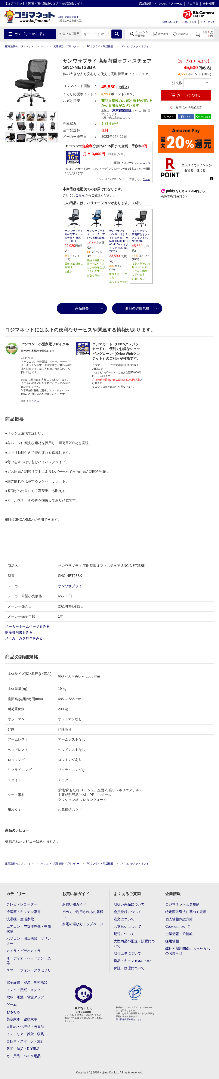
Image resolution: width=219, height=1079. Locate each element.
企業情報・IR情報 (179, 934)
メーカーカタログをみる (24, 638)
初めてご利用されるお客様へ (82, 914)
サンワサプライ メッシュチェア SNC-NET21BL (96, 234)
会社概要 (209, 3)
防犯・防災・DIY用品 (23, 1049)
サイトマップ (208, 22)
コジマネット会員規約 (182, 904)
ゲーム (11, 1004)
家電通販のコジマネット (19, 46)
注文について (124, 919)
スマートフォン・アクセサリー (28, 972)
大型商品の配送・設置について (134, 943)
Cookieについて (177, 926)
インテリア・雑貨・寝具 (25, 1034)
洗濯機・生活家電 (20, 919)
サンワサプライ (70, 586)
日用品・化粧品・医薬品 (25, 1026)
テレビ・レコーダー (21, 904)
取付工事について (127, 953)
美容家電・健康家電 (21, 1019)
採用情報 (172, 941)
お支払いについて (127, 926)
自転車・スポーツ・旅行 (25, 1041)
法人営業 (192, 3)
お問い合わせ (189, 22)
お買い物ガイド (169, 22)
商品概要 (82, 308)
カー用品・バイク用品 (23, 1056)
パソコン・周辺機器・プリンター (60, 46)
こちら (146, 162)
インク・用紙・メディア (25, 990)
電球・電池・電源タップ (25, 997)
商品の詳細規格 (137, 308)
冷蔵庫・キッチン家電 (23, 912)
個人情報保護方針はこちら (129, 1019)
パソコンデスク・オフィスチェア (139, 46)
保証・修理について (129, 968)
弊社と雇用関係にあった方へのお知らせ (187, 951)
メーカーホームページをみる (27, 626)
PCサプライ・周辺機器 (99, 46)
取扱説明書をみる (19, 632)
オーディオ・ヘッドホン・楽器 (28, 960)
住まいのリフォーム (168, 3)
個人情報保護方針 (179, 919)
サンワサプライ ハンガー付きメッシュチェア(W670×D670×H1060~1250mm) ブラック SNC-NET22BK (118, 241)
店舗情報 (145, 3)
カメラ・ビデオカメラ (23, 951)
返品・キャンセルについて (134, 961)
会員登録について (127, 912)
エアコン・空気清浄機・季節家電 (28, 929)
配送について (124, 934)
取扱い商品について (129, 904)
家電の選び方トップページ (82, 924)
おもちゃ (13, 1012)
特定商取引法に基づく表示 (185, 912)
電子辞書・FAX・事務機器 (26, 982)
